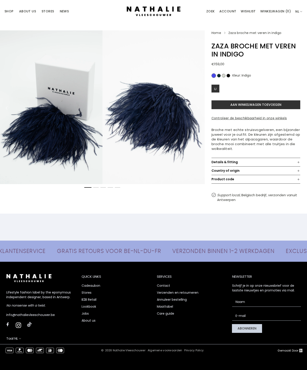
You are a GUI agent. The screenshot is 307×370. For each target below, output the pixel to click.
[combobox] (299, 11)
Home (216, 33)
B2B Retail (89, 299)
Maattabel (165, 306)
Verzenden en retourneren (177, 292)
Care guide (165, 313)
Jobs (85, 313)
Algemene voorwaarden (165, 350)
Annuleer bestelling (172, 299)
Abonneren (247, 328)
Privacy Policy (194, 350)
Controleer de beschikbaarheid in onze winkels (249, 118)
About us (89, 320)
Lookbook (89, 306)
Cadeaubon (91, 285)
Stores (86, 292)
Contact (163, 285)
